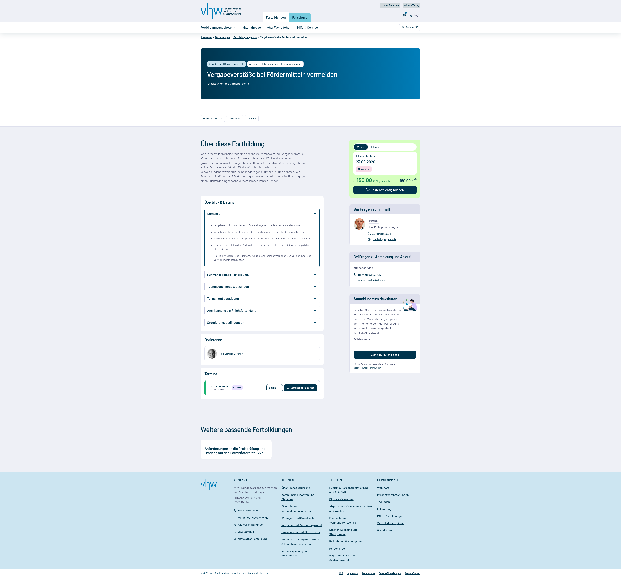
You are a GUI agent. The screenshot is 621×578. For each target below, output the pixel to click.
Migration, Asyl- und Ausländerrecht (342, 558)
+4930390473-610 (248, 510)
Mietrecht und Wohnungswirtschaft (342, 520)
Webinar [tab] (361, 147)
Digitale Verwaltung (341, 499)
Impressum (352, 573)
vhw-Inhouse (251, 27)
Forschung (299, 17)
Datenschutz (368, 573)
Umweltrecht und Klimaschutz (300, 532)
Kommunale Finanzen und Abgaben (297, 497)
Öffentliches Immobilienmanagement (297, 509)
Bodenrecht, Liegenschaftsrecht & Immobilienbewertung (302, 542)
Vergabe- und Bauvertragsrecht (301, 525)
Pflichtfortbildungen (390, 516)
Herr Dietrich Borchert (231, 353)
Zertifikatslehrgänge (390, 523)
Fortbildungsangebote (216, 27)
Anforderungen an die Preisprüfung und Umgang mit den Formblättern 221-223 (235, 450)
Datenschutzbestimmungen (367, 367)
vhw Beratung (391, 5)
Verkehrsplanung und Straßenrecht (295, 553)
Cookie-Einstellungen (390, 573)
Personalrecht (338, 548)
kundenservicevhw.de (371, 280)
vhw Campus (246, 531)
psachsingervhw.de (384, 239)
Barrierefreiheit (412, 573)
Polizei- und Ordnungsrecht (347, 541)
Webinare (383, 487)
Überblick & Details (212, 118)
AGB (341, 573)
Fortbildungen (276, 17)
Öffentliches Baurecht (295, 487)
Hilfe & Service (307, 27)
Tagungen (383, 502)
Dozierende (235, 118)
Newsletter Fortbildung (252, 538)
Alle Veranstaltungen (251, 524)
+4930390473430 (381, 233)
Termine (251, 118)
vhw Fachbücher (279, 27)
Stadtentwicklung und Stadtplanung (343, 532)
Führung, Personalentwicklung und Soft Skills (349, 490)
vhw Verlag (413, 5)
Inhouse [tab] (375, 147)
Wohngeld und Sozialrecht (298, 518)
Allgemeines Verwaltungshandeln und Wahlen (350, 509)
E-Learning (384, 509)
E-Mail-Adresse (362, 339)
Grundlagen (384, 530)
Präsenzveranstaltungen (393, 495)
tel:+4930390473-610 (369, 274)
